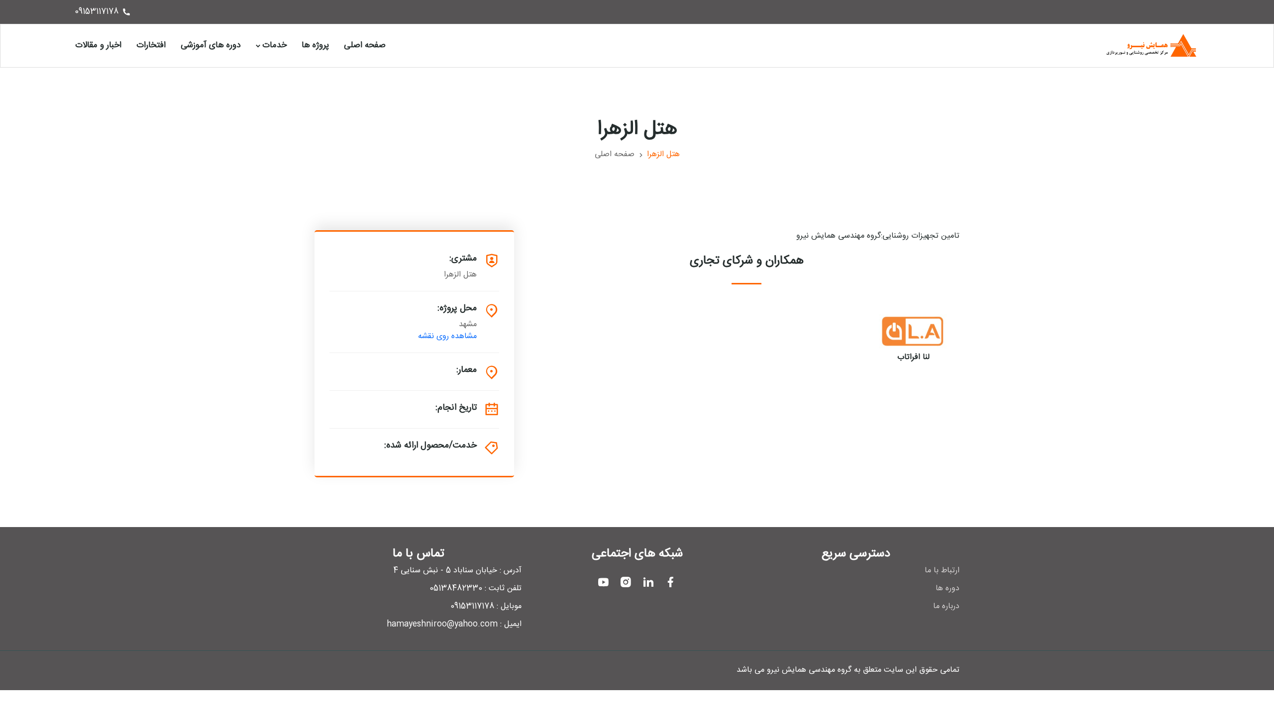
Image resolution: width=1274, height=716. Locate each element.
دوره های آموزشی (210, 45)
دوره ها (947, 589)
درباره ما (946, 607)
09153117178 (96, 11)
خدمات (274, 45)
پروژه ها (315, 45)
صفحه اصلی (365, 45)
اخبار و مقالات (98, 45)
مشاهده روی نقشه (447, 337)
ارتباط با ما (942, 571)
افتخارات (151, 45)
